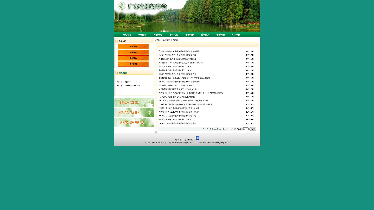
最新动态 (133, 47)
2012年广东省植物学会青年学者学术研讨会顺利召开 (179, 82)
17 (229, 129)
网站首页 (127, 34)
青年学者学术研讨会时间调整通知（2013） (176, 66)
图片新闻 (133, 64)
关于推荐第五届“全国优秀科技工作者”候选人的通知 (178, 89)
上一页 (222, 129)
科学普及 (204, 34)
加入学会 (235, 34)
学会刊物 (219, 34)
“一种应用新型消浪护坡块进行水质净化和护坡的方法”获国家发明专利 (185, 104)
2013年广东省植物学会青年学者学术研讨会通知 (177, 74)
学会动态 (156, 34)
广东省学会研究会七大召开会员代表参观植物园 (177, 97)
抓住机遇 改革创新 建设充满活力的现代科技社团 (177, 59)
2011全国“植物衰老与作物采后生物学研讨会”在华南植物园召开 (183, 101)
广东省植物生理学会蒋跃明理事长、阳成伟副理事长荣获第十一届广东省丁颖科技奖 (191, 93)
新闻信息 (133, 52)
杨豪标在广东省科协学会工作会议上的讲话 (175, 85)
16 (227, 129)
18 (232, 129)
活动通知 (133, 58)
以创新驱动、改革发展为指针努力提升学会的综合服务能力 (181, 63)
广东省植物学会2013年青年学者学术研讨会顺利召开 (179, 51)
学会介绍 (141, 34)
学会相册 (187, 34)
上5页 (216, 129)
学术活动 (172, 34)
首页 (168, 40)
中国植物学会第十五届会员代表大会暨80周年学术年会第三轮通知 (184, 78)
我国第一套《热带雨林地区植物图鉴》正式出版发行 (179, 108)
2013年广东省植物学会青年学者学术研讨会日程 (177, 55)
